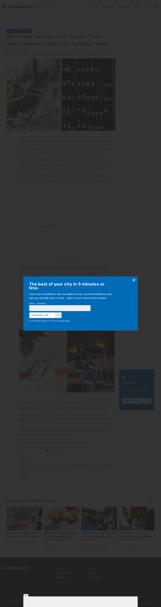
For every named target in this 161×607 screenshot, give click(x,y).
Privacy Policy (64, 321)
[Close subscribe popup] (133, 280)
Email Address (37, 303)
